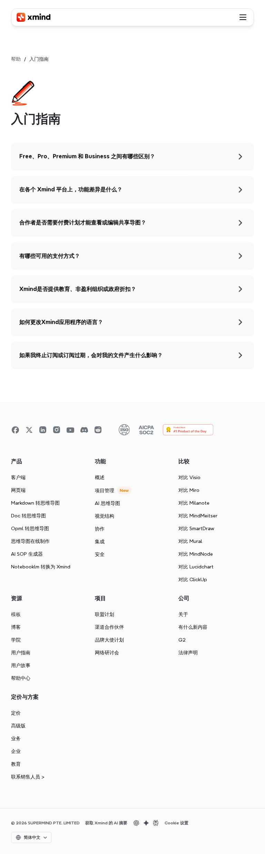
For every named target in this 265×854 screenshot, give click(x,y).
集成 (100, 541)
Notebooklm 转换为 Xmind (40, 566)
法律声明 (188, 652)
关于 (183, 614)
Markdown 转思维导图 (35, 502)
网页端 (18, 490)
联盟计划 (104, 614)
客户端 (18, 477)
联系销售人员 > (28, 776)
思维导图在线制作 (30, 541)
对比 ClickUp (192, 579)
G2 (182, 639)
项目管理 (104, 490)
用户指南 (20, 652)
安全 (100, 554)
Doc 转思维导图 (28, 515)
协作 (100, 528)
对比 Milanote (193, 502)
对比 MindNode (195, 554)
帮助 (16, 59)
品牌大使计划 (109, 639)
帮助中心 (20, 678)
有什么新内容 (192, 627)
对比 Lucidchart (196, 566)
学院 (16, 639)
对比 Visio (189, 477)
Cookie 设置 (176, 823)
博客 (16, 627)
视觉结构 (104, 516)
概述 (100, 477)
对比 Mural (190, 541)
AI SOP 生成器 (27, 554)
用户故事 (20, 665)
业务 (16, 738)
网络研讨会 (107, 652)
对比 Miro (188, 490)
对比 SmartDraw (196, 528)
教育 (16, 764)
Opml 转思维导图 (30, 528)
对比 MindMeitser (197, 515)
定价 (16, 713)
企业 (16, 751)
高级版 (18, 725)
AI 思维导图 (107, 503)
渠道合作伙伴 (109, 627)
